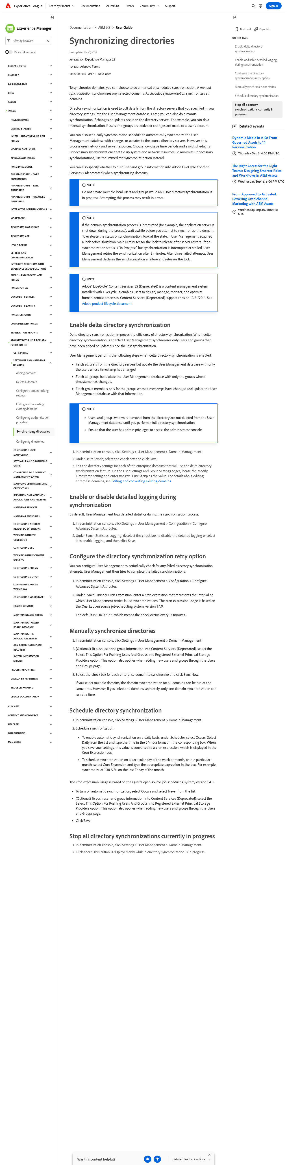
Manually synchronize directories (255, 87)
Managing (14, 742)
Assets (12, 101)
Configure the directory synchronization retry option (252, 75)
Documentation (81, 27)
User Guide (124, 27)
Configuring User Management (24, 452)
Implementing (16, 733)
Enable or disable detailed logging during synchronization (256, 62)
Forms (12, 110)
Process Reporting (23, 669)
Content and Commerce (23, 715)
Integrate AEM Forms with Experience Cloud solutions (28, 266)
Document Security (23, 305)
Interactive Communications (29, 209)
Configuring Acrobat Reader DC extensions (27, 526)
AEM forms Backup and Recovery (27, 647)
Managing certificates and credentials (30, 486)
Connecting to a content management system (29, 475)
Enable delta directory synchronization (248, 48)
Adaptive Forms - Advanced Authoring (28, 199)
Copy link (264, 29)
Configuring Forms (25, 568)
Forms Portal (19, 287)
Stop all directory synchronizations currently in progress (254, 109)
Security (13, 74)
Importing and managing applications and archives (30, 497)
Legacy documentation (25, 696)
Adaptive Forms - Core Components (25, 177)
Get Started (20, 352)
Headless (14, 724)
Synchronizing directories (33, 431)
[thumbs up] (147, 1159)
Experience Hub (17, 83)
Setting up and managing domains (29, 363)
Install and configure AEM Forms (28, 139)
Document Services (23, 296)
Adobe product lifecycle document (107, 303)
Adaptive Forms (90, 67)
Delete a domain (26, 382)
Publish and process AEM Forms (26, 278)
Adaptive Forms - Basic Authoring (25, 188)
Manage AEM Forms (23, 157)
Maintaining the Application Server (25, 636)
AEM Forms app (20, 236)
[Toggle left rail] (52, 17)
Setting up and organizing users (30, 464)
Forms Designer (21, 314)
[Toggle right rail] (234, 17)
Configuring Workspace (28, 597)
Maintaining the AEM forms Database (26, 625)
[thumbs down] (157, 1159)
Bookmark (246, 29)
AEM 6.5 (104, 27)
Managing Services (25, 507)
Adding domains (26, 373)
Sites (11, 92)
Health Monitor (23, 606)
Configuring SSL (23, 547)
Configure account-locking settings (32, 393)
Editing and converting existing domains (141, 481)
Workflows (18, 218)
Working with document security (28, 558)
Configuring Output (26, 576)
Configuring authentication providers (32, 420)
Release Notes (17, 65)
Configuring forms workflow (25, 587)
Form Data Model (22, 166)
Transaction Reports (24, 332)
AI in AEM (13, 706)
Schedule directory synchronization (256, 96)
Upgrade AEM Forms (23, 148)
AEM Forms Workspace (25, 227)
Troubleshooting (22, 687)
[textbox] (28, 41)
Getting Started (21, 128)
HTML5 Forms (19, 245)
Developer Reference (24, 678)
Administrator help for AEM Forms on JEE (28, 342)
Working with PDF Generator (24, 537)
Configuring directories (30, 442)
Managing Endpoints (26, 516)
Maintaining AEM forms (28, 615)
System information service (26, 659)
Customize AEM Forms (24, 323)
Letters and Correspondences (22, 255)
